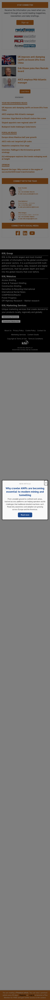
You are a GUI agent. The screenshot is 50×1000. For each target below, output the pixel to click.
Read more (25, 515)
